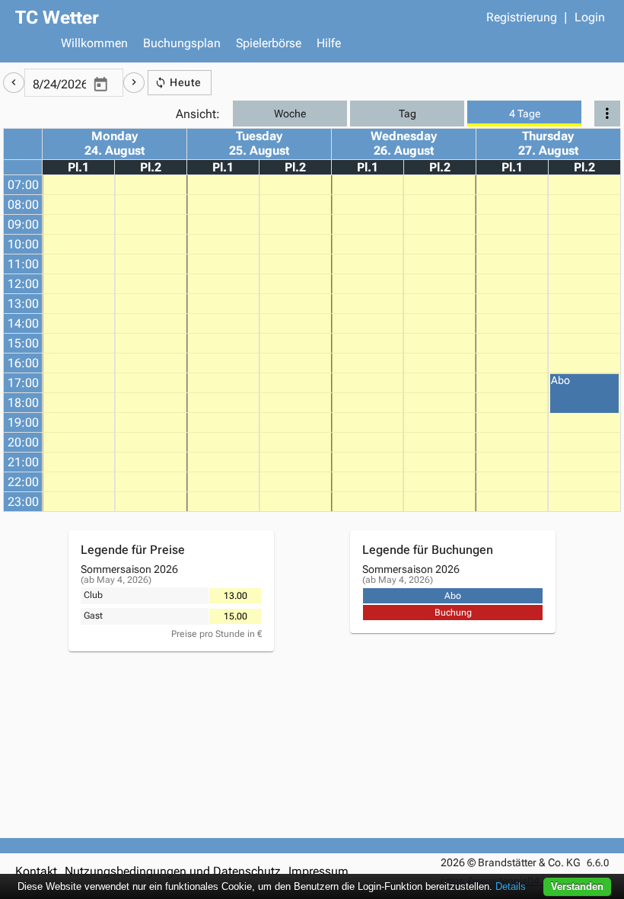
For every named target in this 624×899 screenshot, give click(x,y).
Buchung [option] (453, 612)
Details (510, 886)
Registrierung (521, 17)
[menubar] (331, 45)
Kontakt (36, 871)
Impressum (318, 871)
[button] (13, 82)
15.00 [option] (235, 616)
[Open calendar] (100, 85)
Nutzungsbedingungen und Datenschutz (173, 871)
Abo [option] (452, 595)
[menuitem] (94, 45)
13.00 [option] (235, 595)
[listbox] (235, 595)
